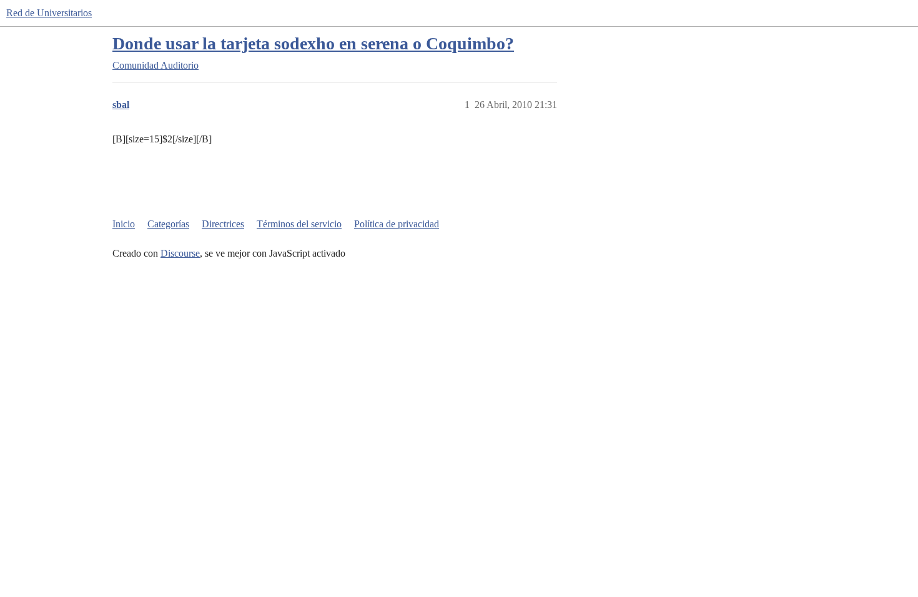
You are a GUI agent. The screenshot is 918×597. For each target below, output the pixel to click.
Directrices (223, 224)
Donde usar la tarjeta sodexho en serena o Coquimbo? (313, 43)
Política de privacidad (396, 224)
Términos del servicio (299, 224)
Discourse (180, 253)
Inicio (123, 224)
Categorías (168, 224)
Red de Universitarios (49, 12)
